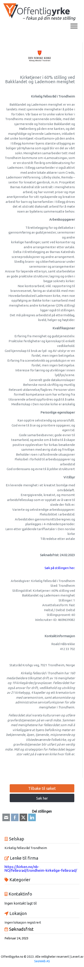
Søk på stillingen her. (60, 568)
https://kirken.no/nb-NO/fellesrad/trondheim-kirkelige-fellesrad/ (41, 868)
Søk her (42, 798)
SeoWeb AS (42, 961)
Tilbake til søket (42, 788)
